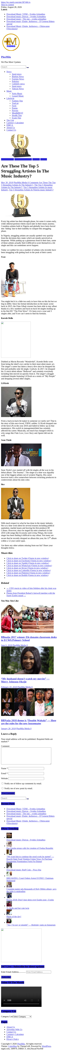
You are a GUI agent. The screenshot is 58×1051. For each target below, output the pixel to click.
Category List (7, 1016)
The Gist (10, 120)
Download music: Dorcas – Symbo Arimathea (26, 16)
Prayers (15, 110)
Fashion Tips (17, 101)
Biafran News (18, 76)
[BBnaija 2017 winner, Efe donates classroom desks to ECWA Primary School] (27, 632)
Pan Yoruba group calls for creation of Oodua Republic (29, 848)
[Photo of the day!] (9, 914)
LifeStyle (10, 98)
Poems (15, 108)
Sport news (16, 74)
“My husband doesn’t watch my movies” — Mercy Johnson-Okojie (25, 680)
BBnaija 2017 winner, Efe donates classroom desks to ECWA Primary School (29, 639)
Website (4, 778)
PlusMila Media (21, 182)
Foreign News (18, 79)
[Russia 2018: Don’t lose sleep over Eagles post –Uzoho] (9, 897)
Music (9, 91)
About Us (10, 127)
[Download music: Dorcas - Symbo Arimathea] (9, 837)
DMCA (9, 125)
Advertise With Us (14, 1029)
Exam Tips (16, 118)
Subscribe (6, 977)
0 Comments (33, 182)
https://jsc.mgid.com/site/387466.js (15, 2)
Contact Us (11, 130)
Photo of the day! (13, 916)
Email (4, 773)
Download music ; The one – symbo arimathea (26, 19)
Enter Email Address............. (13, 972)
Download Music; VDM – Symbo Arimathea (25, 14)
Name (4, 768)
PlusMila (6, 57)
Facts (14, 106)
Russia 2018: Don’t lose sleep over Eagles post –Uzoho (30, 900)
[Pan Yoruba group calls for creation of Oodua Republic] (9, 846)
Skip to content (7, 5)
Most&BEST (17, 113)
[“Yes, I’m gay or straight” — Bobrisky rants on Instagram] (9, 922)
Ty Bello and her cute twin (17, 908)
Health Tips (17, 115)
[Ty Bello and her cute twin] (9, 906)
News (8, 71)
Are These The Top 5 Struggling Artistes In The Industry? (28, 183)
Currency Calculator (15, 123)
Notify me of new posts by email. (18, 788)
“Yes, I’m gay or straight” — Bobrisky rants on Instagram (30, 925)
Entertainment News (23, 159)
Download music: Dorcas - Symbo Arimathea (25, 840)
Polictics (15, 81)
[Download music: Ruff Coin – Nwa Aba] (9, 867)
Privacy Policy (12, 1039)
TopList (15, 103)
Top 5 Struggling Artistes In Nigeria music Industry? (31, 190)
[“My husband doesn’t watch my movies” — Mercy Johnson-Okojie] (27, 673)
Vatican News (18, 89)
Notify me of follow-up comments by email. (23, 783)
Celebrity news (18, 84)
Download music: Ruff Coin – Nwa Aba (23, 870)
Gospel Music (18, 96)
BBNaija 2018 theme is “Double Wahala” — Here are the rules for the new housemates (28, 722)
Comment (5, 746)
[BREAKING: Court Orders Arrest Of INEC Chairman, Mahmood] (9, 876)
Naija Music (17, 93)
